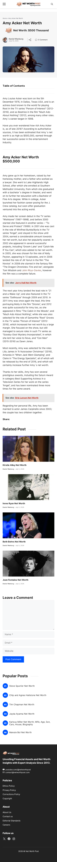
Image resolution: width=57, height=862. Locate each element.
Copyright (7, 798)
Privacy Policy (9, 790)
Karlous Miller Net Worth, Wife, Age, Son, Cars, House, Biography (29, 723)
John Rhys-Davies (31, 270)
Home (5, 18)
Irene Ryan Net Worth (14, 503)
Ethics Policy (9, 786)
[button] (52, 4)
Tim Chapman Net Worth (21, 704)
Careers (6, 825)
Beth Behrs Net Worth (14, 541)
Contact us (8, 816)
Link (37, 40)
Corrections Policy (11, 794)
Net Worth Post (32, 851)
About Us (7, 812)
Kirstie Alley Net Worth (15, 465)
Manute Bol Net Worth (20, 732)
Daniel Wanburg (16, 39)
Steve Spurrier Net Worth (22, 686)
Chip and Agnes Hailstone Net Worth (27, 695)
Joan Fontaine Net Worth (15, 580)
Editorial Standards (11, 820)
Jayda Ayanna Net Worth (21, 714)
